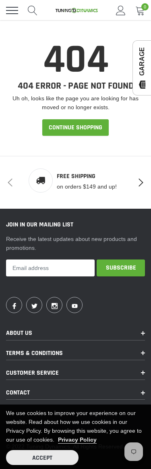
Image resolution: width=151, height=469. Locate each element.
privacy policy (77, 439)
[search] (32, 10)
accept (42, 458)
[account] (121, 10)
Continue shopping (75, 127)
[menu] (12, 10)
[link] (14, 305)
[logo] (76, 10)
